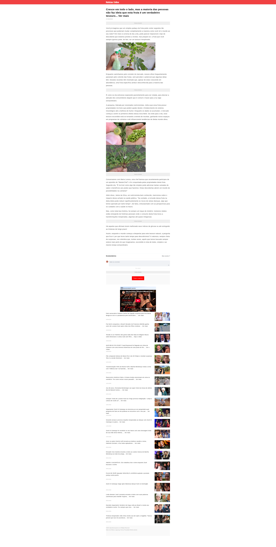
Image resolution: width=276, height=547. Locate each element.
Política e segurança (115, 529)
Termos (122, 529)
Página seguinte (138, 278)
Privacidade (127, 529)
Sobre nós (108, 529)
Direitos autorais (133, 529)
